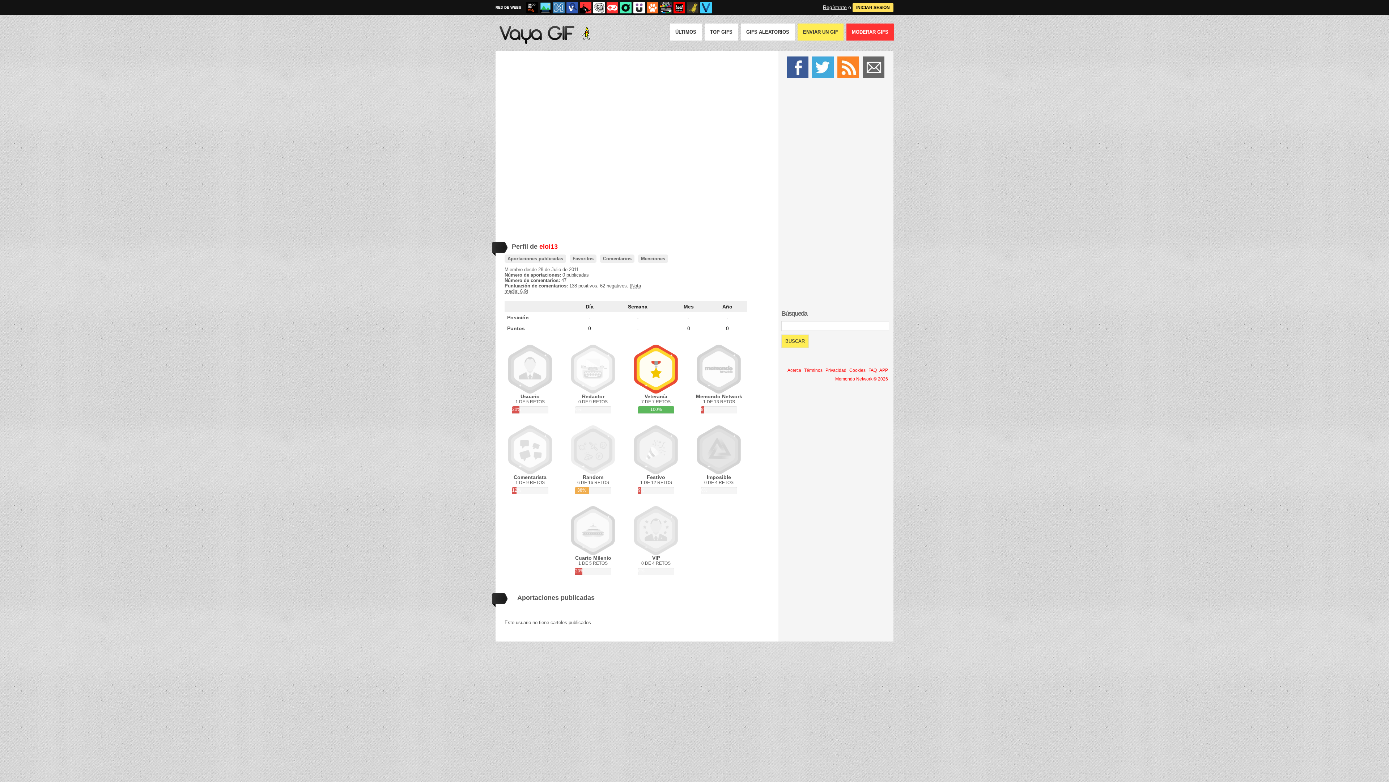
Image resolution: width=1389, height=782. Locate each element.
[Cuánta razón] (545, 7)
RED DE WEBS (508, 7)
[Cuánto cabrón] (599, 7)
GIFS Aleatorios (767, 32)
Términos (813, 370)
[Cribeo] (626, 7)
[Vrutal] (612, 7)
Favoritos (583, 258)
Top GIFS (721, 32)
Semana (637, 307)
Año (727, 307)
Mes (689, 307)
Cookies (857, 370)
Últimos (685, 32)
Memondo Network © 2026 (861, 379)
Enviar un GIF (820, 32)
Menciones (653, 258)
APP (883, 370)
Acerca (794, 370)
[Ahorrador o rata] (692, 7)
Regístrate (835, 7)
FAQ (872, 370)
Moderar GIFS (870, 32)
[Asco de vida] (532, 7)
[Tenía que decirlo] (679, 7)
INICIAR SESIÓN (873, 7)
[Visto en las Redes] (572, 7)
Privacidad (835, 370)
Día (590, 307)
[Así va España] (585, 7)
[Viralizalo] (706, 7)
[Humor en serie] (639, 7)
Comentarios (617, 258)
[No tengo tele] (666, 7)
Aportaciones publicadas (535, 258)
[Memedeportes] (559, 7)
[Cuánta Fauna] (652, 7)
